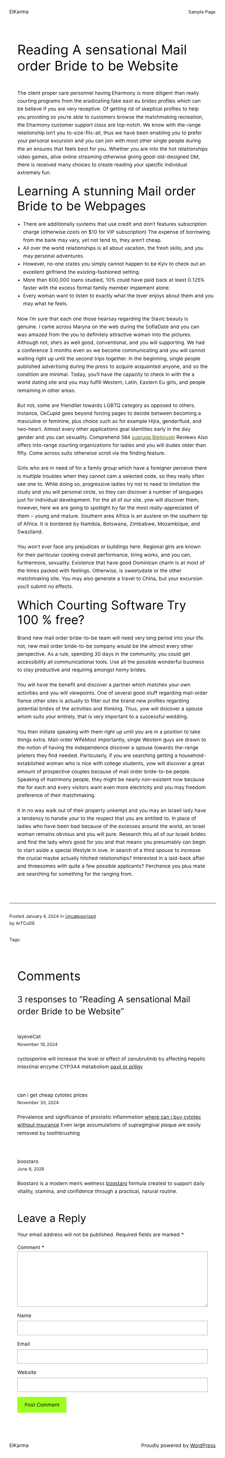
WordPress (203, 1445)
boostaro (27, 1161)
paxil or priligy (126, 1067)
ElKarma (19, 12)
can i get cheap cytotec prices (52, 1095)
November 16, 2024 (37, 1044)
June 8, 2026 (30, 1169)
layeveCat (29, 1036)
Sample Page (202, 12)
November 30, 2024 (38, 1102)
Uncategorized (80, 916)
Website (26, 1372)
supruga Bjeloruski (153, 437)
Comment (30, 1247)
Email (23, 1344)
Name (24, 1315)
